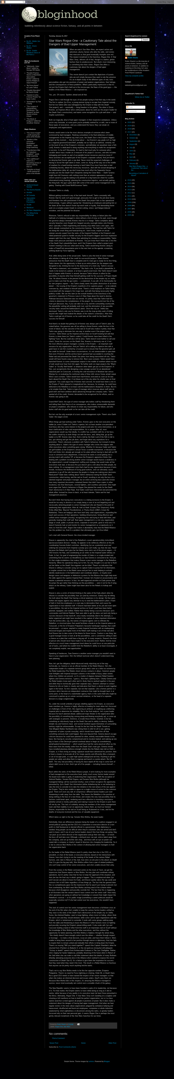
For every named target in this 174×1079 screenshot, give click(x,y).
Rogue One (59, 1026)
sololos (91, 1061)
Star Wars (67, 1026)
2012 (130, 193)
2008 (130, 206)
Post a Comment (58, 1038)
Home (83, 1043)
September (133, 141)
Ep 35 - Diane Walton (32, 47)
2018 (130, 129)
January (132, 163)
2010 (130, 199)
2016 (130, 180)
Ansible (29, 192)
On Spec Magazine (34, 210)
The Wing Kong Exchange (32, 214)
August (132, 144)
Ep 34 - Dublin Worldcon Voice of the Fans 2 (33, 53)
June (131, 151)
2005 (130, 215)
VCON (29, 205)
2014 (130, 186)
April (131, 157)
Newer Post (54, 1043)
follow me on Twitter (142, 97)
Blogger (107, 1061)
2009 (130, 202)
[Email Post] (78, 1024)
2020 (130, 122)
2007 (130, 209)
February (132, 160)
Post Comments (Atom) (67, 1047)
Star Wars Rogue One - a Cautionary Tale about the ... (138, 168)
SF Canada (31, 195)
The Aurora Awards (34, 190)
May (131, 154)
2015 (130, 183)
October (132, 138)
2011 (130, 196)
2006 (130, 212)
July (131, 148)
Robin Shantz (133, 58)
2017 (130, 132)
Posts (130, 107)
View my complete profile (134, 76)
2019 (130, 126)
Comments (132, 111)
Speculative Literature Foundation (31, 200)
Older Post (112, 1043)
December (133, 135)
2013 (130, 190)
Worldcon (30, 208)
